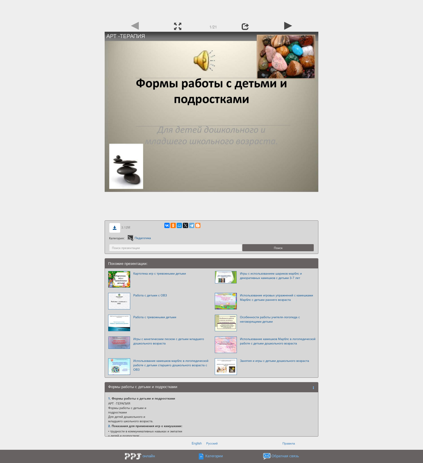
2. (109, 426)
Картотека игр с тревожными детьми (159, 273)
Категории (214, 455)
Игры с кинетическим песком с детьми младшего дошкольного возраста (168, 341)
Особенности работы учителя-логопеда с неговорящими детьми (270, 319)
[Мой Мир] (179, 225)
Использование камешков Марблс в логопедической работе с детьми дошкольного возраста (277, 341)
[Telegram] (191, 225)
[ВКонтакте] (167, 225)
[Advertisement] (211, 10)
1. (109, 398)
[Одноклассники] (173, 225)
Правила (288, 443)
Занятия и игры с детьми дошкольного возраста (274, 360)
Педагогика (143, 238)
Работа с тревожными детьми (154, 317)
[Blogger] (197, 225)
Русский (212, 443)
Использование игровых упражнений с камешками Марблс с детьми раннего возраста (276, 297)
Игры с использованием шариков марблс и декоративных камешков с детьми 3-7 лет (271, 275)
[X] (185, 225)
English (197, 443)
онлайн (149, 455)
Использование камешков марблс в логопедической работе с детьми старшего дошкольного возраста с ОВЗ (170, 365)
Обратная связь (285, 455)
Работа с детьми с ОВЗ (150, 295)
